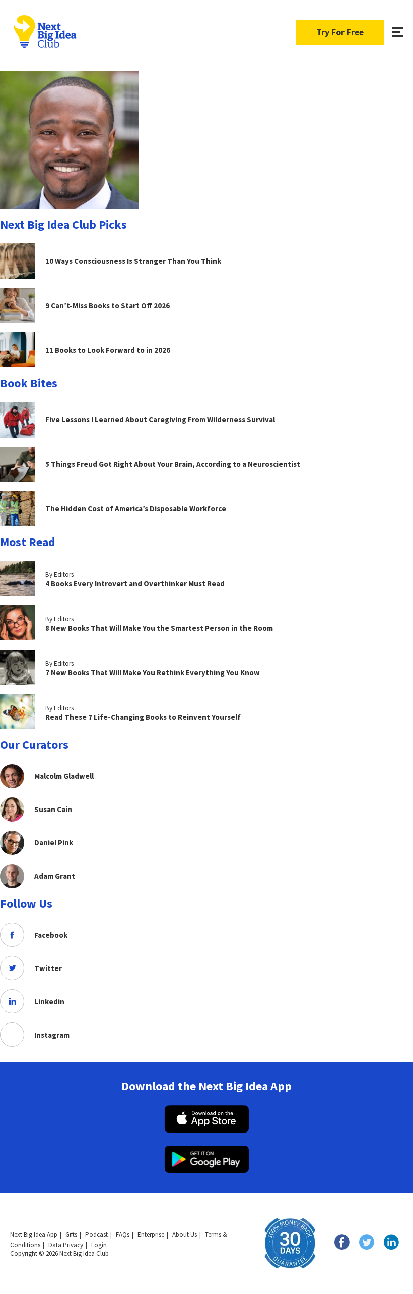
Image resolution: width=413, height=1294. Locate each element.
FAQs (122, 1234)
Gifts (71, 1234)
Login (99, 1245)
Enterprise (150, 1234)
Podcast (96, 1234)
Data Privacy (65, 1245)
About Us (184, 1234)
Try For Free (340, 32)
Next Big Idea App (33, 1234)
